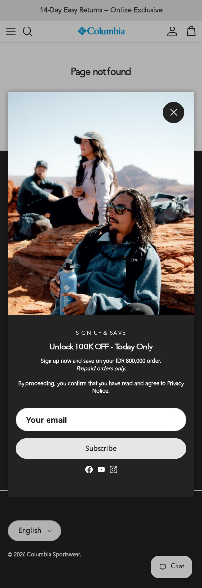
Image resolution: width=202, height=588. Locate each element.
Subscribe (101, 448)
